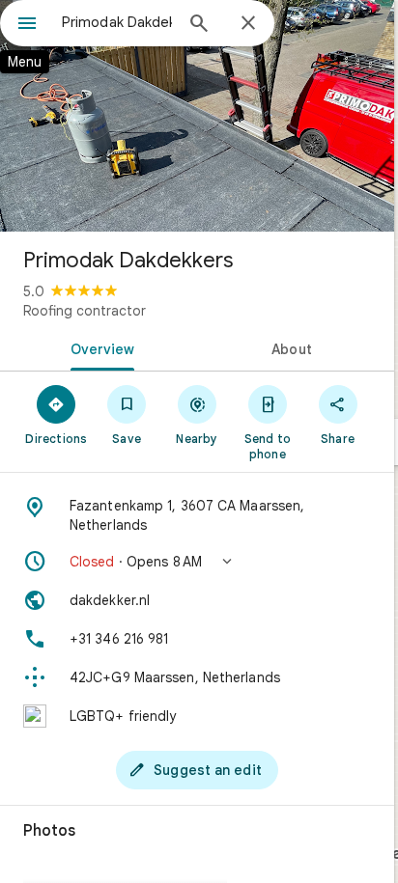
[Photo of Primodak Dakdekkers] (197, 116)
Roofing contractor (84, 310)
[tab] (98, 347)
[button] (197, 561)
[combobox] (117, 22)
